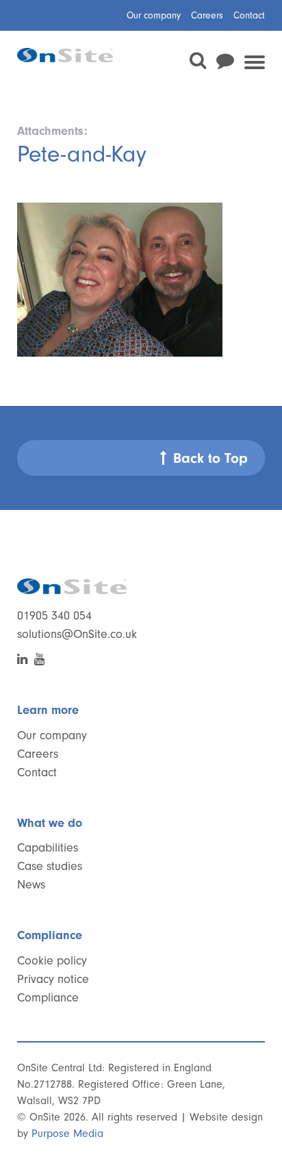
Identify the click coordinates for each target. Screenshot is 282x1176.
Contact (249, 15)
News (31, 885)
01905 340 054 (54, 616)
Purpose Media (67, 1133)
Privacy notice (53, 979)
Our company (154, 15)
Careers (207, 15)
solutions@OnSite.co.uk (77, 634)
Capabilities (47, 848)
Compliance (48, 997)
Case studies (49, 866)
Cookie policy (52, 961)
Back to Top (210, 458)
